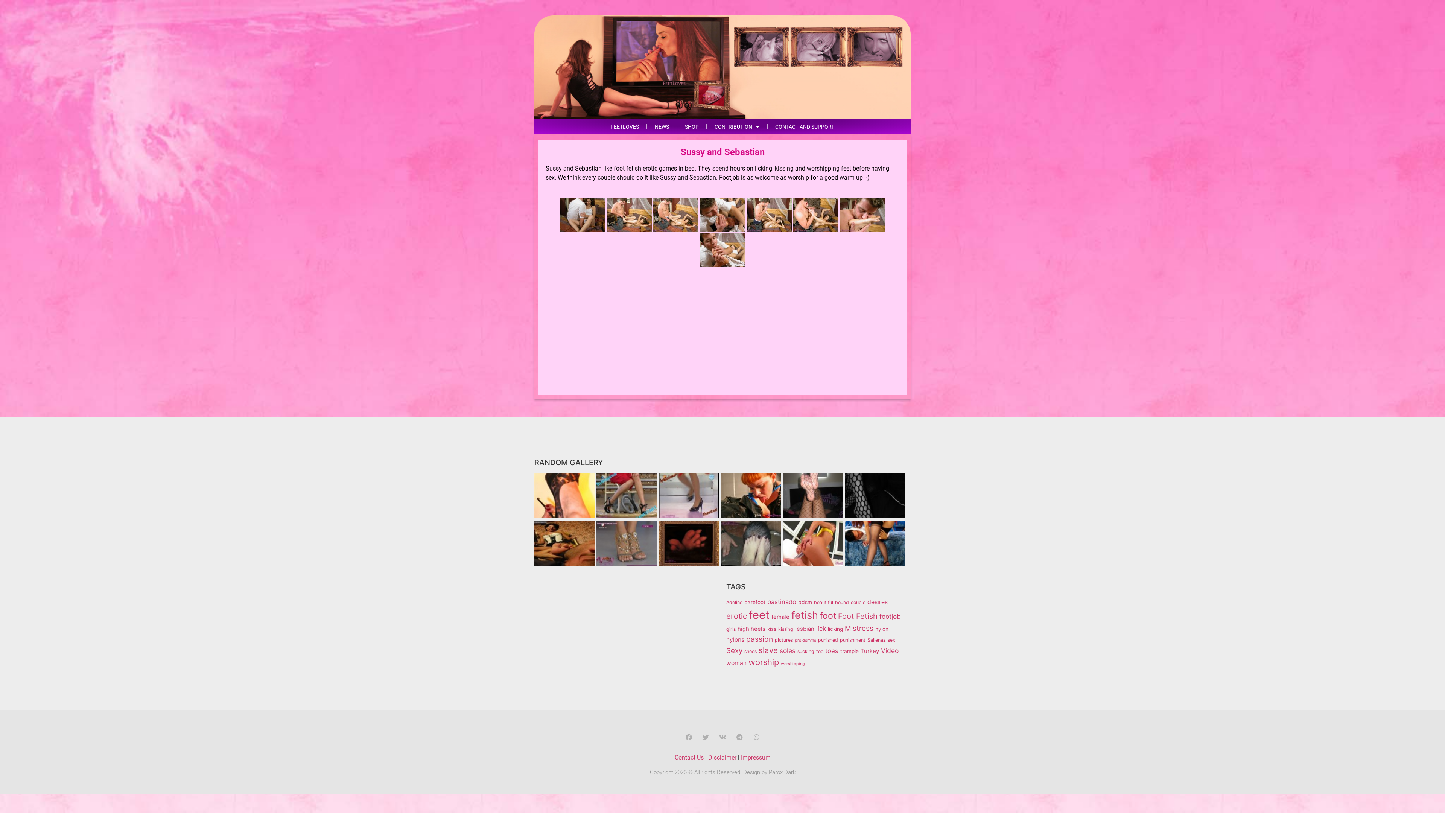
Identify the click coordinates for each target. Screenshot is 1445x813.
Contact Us (689, 757)
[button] (688, 737)
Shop (692, 127)
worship (763, 662)
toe (819, 651)
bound (842, 602)
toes (831, 651)
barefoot (754, 602)
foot (828, 616)
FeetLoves (625, 127)
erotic (736, 616)
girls (731, 629)
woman (736, 663)
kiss (771, 629)
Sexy (734, 650)
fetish (804, 615)
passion (759, 639)
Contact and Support (804, 127)
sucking (805, 651)
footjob (890, 616)
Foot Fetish (858, 616)
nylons (735, 639)
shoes (750, 651)
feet (759, 614)
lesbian (804, 629)
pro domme (805, 640)
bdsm (805, 602)
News (662, 127)
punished (828, 640)
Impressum (756, 757)
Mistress (859, 628)
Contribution (733, 127)
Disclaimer (722, 757)
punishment (852, 640)
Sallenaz (876, 640)
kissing (785, 629)
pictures (784, 640)
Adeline (734, 602)
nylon (881, 629)
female (780, 617)
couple (858, 602)
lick (821, 628)
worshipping (793, 663)
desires (877, 602)
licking (835, 629)
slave (768, 650)
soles (788, 651)
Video (890, 651)
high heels (751, 629)
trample (849, 651)
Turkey (870, 651)
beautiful (823, 602)
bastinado (781, 602)
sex (891, 640)
